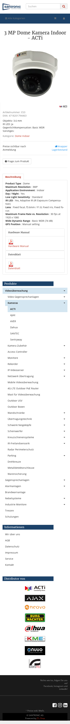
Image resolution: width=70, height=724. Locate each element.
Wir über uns (12, 534)
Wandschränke (16, 412)
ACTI (13, 309)
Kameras (13, 302)
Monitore (13, 357)
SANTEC (14, 333)
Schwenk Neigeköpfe (19, 425)
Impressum (11, 552)
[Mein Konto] (63, 18)
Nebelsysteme (13, 498)
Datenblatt (14, 268)
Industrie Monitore (16, 504)
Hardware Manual (18, 246)
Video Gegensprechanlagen (23, 296)
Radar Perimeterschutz (21, 449)
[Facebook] (54, 705)
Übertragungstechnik (20, 419)
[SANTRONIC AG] (12, 6)
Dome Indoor (22, 136)
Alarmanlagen (13, 486)
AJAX (12, 315)
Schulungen (12, 516)
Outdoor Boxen (16, 406)
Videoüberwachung (16, 290)
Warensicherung (17, 473)
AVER (13, 321)
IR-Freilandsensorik (19, 443)
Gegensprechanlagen (17, 480)
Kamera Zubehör (17, 345)
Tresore (9, 510)
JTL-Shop (41, 718)
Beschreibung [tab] (13, 176)
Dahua (14, 327)
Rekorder (13, 364)
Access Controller (17, 351)
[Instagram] (60, 705)
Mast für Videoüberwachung (24, 394)
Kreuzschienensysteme (21, 437)
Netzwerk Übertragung (21, 376)
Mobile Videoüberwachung (23, 382)
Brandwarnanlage (15, 492)
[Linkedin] (65, 705)
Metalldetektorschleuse (21, 467)
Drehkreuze (14, 461)
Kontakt (9, 564)
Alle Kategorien (16, 18)
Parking (12, 455)
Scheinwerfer (15, 431)
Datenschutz (12, 546)
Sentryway (16, 339)
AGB (7, 540)
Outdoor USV (15, 400)
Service (9, 558)
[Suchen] (63, 6)
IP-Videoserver (16, 370)
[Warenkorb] (55, 18)
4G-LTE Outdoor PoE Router (23, 388)
